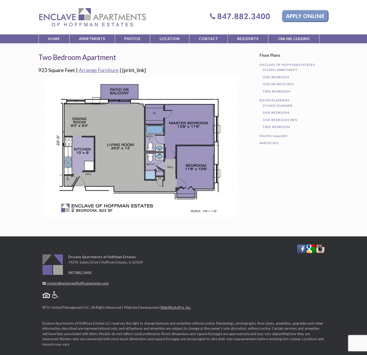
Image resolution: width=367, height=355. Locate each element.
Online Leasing (294, 39)
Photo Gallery (274, 136)
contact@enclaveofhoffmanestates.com (78, 283)
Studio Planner (278, 106)
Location (170, 39)
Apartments (92, 39)
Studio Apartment (280, 70)
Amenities (269, 143)
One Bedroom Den (280, 120)
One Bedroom (276, 77)
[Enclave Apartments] (92, 17)
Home (54, 39)
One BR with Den (278, 84)
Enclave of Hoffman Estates (287, 65)
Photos (132, 39)
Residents (248, 39)
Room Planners (274, 100)
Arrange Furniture (98, 70)
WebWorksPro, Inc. (175, 307)
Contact (208, 39)
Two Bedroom (276, 91)
